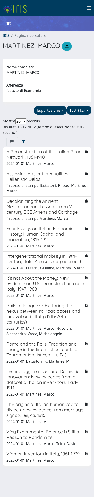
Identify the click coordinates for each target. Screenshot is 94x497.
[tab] (12, 141)
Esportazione (49, 110)
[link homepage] (16, 8)
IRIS (6, 35)
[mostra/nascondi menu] (89, 8)
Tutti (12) (78, 110)
